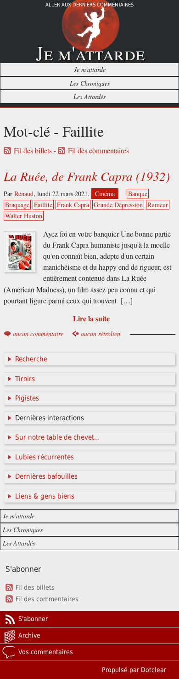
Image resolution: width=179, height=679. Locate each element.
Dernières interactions (49, 418)
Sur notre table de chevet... (57, 437)
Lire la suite (91, 318)
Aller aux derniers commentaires (89, 5)
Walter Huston (23, 215)
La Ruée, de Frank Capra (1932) (87, 176)
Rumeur (157, 204)
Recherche (31, 359)
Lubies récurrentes (44, 457)
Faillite (43, 204)
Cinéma (105, 193)
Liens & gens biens (44, 496)
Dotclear (153, 669)
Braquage (17, 204)
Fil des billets (33, 150)
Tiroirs (25, 379)
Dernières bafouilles (46, 476)
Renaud (24, 193)
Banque (137, 193)
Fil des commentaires (98, 150)
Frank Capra (73, 204)
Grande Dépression (118, 204)
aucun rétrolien (100, 333)
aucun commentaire (38, 333)
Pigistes (27, 398)
